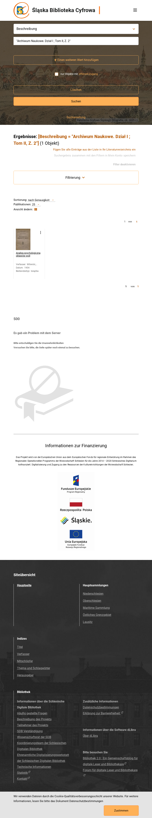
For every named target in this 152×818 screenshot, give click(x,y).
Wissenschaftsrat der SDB (34, 737)
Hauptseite (24, 585)
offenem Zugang (88, 73)
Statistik (22, 773)
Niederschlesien (93, 593)
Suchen (76, 101)
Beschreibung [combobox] (26, 29)
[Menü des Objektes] (40, 232)
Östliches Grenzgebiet (97, 615)
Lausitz (87, 622)
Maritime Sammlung (96, 608)
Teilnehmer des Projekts (32, 725)
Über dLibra (90, 736)
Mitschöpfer (25, 661)
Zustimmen (121, 810)
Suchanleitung (76, 117)
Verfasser (23, 654)
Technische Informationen (34, 767)
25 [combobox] (33, 204)
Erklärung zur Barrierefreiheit (102, 713)
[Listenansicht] (35, 209)
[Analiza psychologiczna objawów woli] (26, 239)
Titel (20, 647)
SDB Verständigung (30, 731)
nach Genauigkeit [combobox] (39, 200)
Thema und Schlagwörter (33, 668)
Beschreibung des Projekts (34, 719)
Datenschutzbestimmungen (101, 707)
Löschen (76, 90)
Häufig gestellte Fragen (32, 713)
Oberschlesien (92, 600)
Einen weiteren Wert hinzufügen (78, 60)
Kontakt (22, 778)
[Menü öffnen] (135, 10)
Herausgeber (25, 675)
